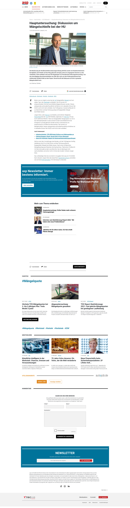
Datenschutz (95, 502)
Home (31, 19)
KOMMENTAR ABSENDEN (65, 436)
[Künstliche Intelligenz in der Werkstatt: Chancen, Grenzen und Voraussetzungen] (35, 346)
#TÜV (30, 301)
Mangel (67, 100)
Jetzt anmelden (28, 185)
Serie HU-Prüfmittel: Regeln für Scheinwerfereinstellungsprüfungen (55, 138)
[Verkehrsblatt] (34, 3)
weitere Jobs (42, 381)
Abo (105, 3)
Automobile (74, 7)
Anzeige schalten (55, 382)
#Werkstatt (39, 328)
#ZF (88, 355)
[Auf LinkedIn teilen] (31, 107)
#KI (29, 355)
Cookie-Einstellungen (103, 502)
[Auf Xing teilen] (31, 110)
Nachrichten (36, 7)
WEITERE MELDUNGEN (30, 319)
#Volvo (59, 355)
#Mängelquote (32, 281)
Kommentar (47, 410)
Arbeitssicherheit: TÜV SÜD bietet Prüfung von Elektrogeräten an (55, 134)
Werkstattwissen (62, 7)
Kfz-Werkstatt (46, 19)
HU (55, 100)
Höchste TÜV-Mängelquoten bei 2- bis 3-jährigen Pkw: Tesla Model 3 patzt (35, 306)
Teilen (45, 91)
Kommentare (35, 91)
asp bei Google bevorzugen (76, 91)
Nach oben (103, 490)
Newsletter (82, 3)
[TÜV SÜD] (31, 3)
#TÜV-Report (90, 301)
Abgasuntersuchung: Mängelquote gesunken (60, 305)
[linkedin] (69, 486)
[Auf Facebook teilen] (30, 100)
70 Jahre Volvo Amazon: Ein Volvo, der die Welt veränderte (63, 359)
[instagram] (65, 486)
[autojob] (102, 375)
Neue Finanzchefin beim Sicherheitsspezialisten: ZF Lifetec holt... (92, 360)
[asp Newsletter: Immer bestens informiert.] (87, 180)
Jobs (94, 3)
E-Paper (89, 3)
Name (67, 403)
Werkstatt (46, 102)
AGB (90, 502)
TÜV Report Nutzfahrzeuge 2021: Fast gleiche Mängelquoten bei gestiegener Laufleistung (94, 306)
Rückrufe (83, 7)
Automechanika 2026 (48, 7)
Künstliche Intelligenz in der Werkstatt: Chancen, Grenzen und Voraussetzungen (35, 360)
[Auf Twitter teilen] (31, 103)
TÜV (47, 117)
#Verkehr (49, 328)
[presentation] (107, 13)
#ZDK (59, 301)
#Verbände (58, 328)
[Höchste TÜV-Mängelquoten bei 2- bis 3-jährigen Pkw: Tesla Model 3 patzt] (35, 291)
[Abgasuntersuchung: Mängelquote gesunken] (65, 291)
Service (47, 115)
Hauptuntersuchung (63, 158)
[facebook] (61, 486)
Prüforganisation (45, 160)
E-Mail (45, 403)
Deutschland (37, 117)
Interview (66, 117)
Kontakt (99, 3)
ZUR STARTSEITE (79, 267)
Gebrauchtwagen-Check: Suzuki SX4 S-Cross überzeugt (52, 136)
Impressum (84, 502)
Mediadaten (83, 497)
